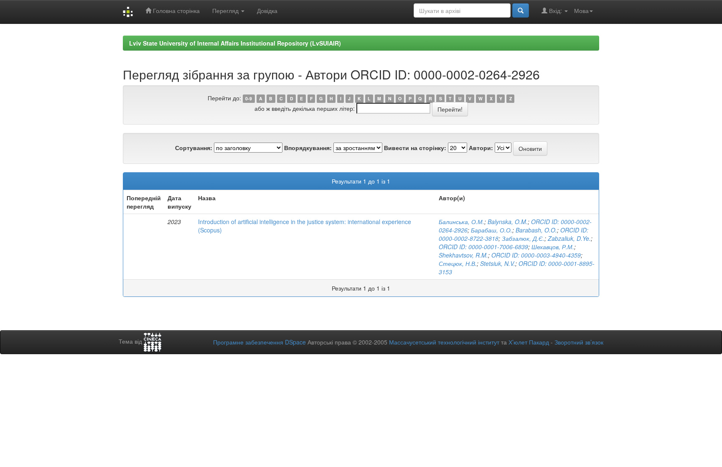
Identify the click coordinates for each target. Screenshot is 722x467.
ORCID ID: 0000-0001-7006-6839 (483, 246)
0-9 (248, 98)
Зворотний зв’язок (578, 342)
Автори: (481, 147)
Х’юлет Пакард (528, 342)
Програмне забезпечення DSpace (259, 342)
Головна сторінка (175, 10)
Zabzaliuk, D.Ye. (569, 238)
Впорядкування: (308, 147)
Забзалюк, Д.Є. (523, 238)
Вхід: (555, 10)
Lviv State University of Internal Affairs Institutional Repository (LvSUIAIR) (235, 43)
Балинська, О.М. (461, 221)
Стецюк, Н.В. (458, 263)
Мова (581, 10)
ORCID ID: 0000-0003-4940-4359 (536, 255)
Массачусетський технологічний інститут (444, 342)
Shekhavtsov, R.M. (463, 255)
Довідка (267, 10)
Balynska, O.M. (508, 221)
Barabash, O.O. (536, 230)
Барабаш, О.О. (491, 230)
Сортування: (193, 147)
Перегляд (226, 10)
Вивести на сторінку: (415, 147)
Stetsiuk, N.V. (497, 263)
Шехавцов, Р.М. (552, 246)
